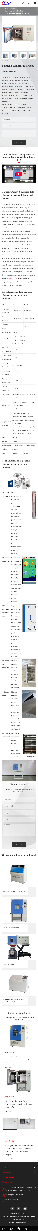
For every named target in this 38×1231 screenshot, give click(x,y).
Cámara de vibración (9, 964)
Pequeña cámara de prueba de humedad (17, 13)
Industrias (6, 1172)
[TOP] (34, 1228)
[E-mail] (4, 1228)
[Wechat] (19, 1228)
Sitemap (11, 1222)
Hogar (6, 9)
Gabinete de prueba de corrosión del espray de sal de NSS (13, 1001)
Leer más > (8, 1067)
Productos (12, 9)
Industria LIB (12, 278)
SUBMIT (19, 142)
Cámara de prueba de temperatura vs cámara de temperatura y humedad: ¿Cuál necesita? (18, 1060)
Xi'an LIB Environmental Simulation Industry (15, 1216)
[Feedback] (26, 1228)
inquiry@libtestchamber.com (14, 1195)
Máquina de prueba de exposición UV (14, 891)
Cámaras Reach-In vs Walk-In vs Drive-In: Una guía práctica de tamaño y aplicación (19, 1104)
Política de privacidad (21, 1222)
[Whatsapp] (11, 1228)
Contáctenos (7, 1182)
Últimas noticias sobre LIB (19, 1013)
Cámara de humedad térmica (11, 928)
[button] (2, 60)
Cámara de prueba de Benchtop (14, 11)
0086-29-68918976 (12, 1199)
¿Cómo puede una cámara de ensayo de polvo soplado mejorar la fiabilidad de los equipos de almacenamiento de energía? (19, 1150)
